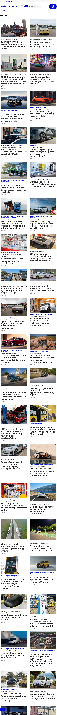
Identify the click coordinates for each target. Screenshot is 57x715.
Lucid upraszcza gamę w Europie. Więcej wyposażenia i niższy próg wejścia (42, 391)
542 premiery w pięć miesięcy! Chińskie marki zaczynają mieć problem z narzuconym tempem (42, 257)
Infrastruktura (8, 72)
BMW (13, 110)
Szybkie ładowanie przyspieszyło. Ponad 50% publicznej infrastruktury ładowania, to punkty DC (41, 622)
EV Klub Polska (46, 650)
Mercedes (13, 609)
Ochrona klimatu (11, 252)
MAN (12, 648)
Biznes (37, 72)
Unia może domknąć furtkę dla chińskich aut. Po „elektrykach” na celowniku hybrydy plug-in (13, 395)
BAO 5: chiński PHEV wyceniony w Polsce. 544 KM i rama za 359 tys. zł (43, 579)
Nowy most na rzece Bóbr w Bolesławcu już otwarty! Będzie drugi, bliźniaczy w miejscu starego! (14, 289)
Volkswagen (47, 37)
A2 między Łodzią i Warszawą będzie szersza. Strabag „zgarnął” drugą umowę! (13, 547)
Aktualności (4, 37)
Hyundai (42, 72)
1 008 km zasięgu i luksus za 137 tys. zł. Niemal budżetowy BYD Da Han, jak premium (14, 358)
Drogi (8, 282)
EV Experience (39, 650)
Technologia (21, 145)
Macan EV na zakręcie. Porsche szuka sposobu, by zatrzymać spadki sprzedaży (13, 697)
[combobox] (34, 6)
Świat (44, 107)
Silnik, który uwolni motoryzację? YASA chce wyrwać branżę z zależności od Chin (14, 506)
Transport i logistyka (14, 217)
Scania (19, 648)
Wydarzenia (53, 650)
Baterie (38, 502)
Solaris (22, 180)
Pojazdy (51, 72)
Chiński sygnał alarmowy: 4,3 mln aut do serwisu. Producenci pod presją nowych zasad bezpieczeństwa (13, 433)
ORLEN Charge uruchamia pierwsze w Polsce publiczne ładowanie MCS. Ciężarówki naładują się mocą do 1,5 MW (14, 81)
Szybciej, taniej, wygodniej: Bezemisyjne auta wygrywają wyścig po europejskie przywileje (13, 465)
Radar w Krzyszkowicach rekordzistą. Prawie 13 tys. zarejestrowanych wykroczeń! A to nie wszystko (12, 584)
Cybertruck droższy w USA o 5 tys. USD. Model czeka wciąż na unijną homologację (14, 324)
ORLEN (2, 72)
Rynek (42, 37)
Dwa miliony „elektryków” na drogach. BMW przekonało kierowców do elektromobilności (13, 117)
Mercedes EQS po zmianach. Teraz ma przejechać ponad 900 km (14, 617)
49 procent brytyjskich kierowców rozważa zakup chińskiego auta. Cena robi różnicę (13, 45)
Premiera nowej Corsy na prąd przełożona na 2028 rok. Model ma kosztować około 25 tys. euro (42, 224)
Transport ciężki (5, 181)
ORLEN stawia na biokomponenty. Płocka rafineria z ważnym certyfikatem (12, 259)
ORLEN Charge (15, 72)
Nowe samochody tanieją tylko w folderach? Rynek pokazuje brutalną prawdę (42, 696)
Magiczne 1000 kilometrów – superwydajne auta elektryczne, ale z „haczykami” (43, 510)
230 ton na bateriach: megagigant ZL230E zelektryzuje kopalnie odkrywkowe (40, 322)
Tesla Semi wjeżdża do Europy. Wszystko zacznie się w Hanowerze (12, 655)
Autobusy (9, 180)
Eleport (41, 541)
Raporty (50, 615)
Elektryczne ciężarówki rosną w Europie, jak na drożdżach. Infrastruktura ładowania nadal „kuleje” (13, 224)
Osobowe (38, 37)
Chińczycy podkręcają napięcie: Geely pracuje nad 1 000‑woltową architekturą (43, 184)
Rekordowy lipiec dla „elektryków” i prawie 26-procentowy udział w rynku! (43, 288)
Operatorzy (32, 542)
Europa (11, 37)
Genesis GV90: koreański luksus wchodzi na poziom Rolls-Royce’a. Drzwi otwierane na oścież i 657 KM (42, 473)
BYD (8, 37)
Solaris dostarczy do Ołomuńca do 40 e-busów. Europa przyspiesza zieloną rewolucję (13, 188)
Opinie (14, 37)
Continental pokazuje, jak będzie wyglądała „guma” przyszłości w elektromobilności (42, 152)
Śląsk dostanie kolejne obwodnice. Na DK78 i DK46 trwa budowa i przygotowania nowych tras (43, 358)
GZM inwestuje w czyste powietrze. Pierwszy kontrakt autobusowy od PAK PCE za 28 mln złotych (43, 430)
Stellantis (32, 217)
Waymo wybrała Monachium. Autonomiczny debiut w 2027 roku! (14, 151)
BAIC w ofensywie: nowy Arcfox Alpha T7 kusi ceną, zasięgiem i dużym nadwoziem (42, 115)
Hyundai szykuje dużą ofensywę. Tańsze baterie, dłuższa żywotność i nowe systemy (42, 80)
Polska (20, 540)
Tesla (20, 317)
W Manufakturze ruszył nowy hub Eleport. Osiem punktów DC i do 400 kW (41, 548)
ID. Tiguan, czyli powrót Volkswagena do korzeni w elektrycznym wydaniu (42, 44)
